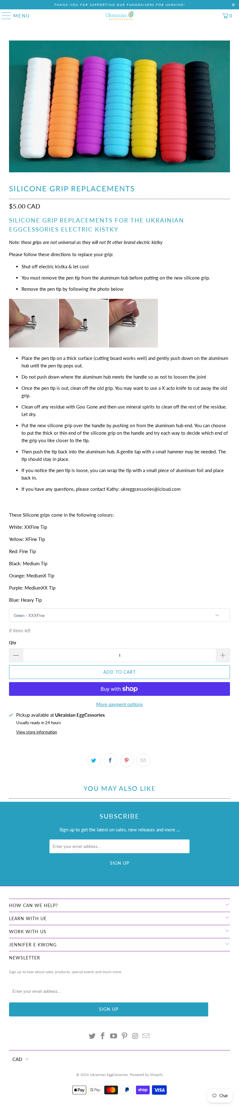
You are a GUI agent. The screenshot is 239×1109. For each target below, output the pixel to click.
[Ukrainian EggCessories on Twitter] (92, 1036)
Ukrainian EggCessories (109, 1074)
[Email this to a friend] (143, 760)
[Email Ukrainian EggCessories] (146, 1036)
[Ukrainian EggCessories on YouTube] (114, 1036)
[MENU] (3, 15)
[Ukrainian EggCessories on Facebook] (103, 1036)
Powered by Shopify (146, 1074)
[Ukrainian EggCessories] (119, 15)
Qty (12, 642)
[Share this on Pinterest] (127, 760)
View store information (36, 731)
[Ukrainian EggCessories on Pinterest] (124, 1036)
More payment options (119, 704)
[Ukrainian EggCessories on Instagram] (135, 1036)
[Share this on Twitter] (94, 760)
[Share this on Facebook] (110, 760)
